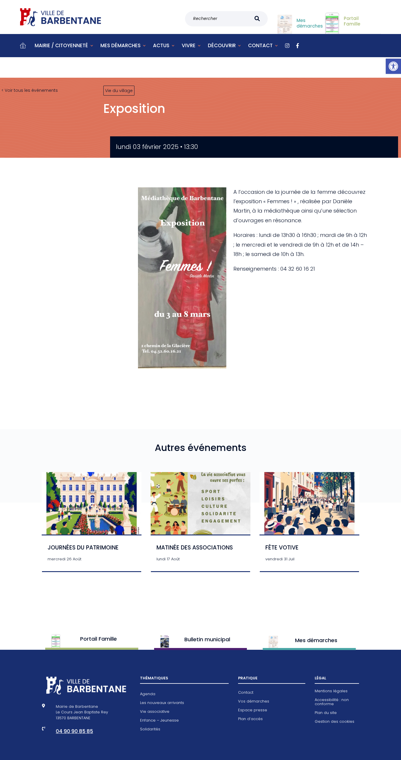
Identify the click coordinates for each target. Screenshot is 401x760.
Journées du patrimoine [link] (83, 548)
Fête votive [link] (282, 548)
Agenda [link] (147, 694)
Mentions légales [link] (331, 691)
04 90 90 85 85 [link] (74, 731)
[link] (393, 66)
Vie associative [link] (154, 712)
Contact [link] (260, 45)
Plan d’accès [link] (250, 719)
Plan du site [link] (326, 713)
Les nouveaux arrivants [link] (162, 703)
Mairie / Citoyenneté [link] (61, 45)
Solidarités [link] (150, 729)
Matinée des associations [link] (194, 548)
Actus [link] (161, 45)
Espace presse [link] (252, 710)
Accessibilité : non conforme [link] (332, 702)
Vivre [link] (189, 45)
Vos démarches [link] (253, 701)
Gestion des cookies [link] (334, 722)
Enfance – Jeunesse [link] (159, 720)
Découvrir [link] (222, 45)
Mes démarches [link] (120, 45)
